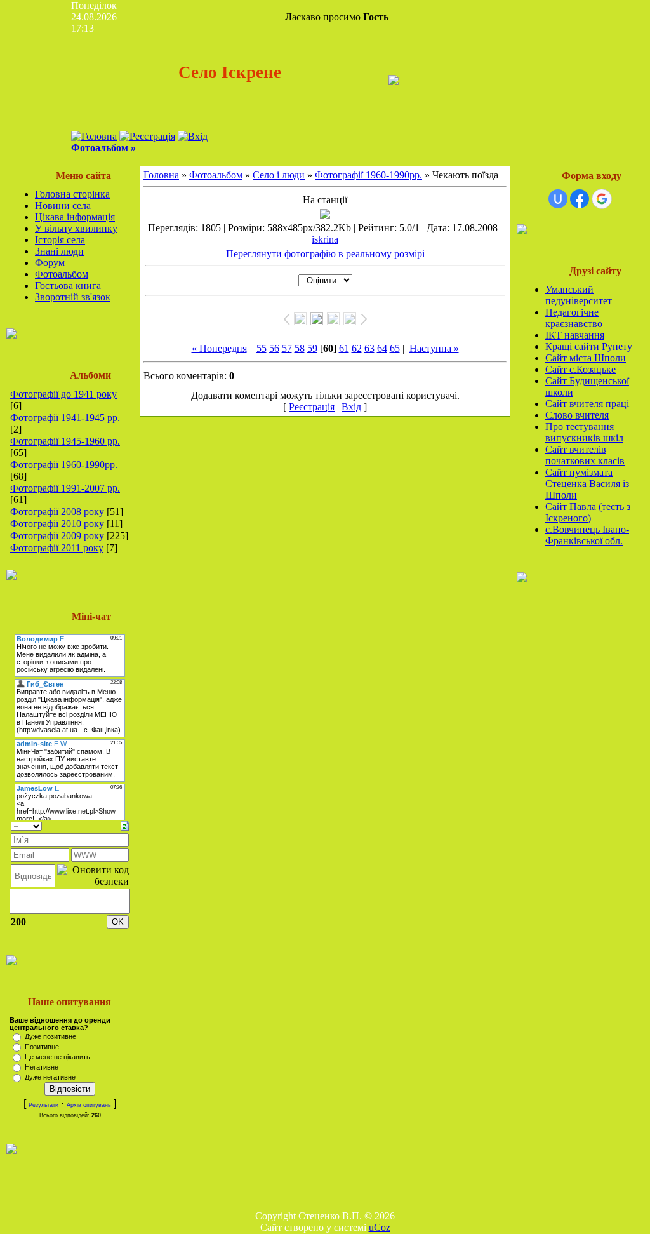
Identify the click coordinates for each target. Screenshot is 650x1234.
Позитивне (42, 1046)
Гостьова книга (68, 285)
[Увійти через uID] (557, 198)
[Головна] (94, 136)
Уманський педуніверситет (578, 295)
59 (312, 348)
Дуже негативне (50, 1077)
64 (382, 348)
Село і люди (279, 175)
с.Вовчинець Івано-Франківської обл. (587, 535)
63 (369, 348)
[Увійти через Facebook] (579, 198)
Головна (161, 175)
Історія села (60, 239)
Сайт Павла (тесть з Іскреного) (587, 512)
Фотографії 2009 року (57, 535)
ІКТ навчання (574, 335)
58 (300, 348)
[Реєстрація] (147, 136)
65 (395, 348)
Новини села (63, 205)
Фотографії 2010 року (57, 523)
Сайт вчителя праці (587, 403)
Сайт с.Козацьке (580, 369)
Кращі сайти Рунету (588, 346)
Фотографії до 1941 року (63, 394)
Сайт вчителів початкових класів (585, 455)
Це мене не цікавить (57, 1057)
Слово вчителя (577, 415)
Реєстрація (312, 406)
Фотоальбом (61, 274)
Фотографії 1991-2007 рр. (65, 488)
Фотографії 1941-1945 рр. (65, 417)
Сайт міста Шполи (585, 357)
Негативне (41, 1067)
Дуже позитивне (50, 1036)
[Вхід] (193, 136)
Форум (50, 262)
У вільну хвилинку (76, 228)
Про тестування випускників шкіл (584, 432)
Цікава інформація (75, 216)
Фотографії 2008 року (57, 511)
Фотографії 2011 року (56, 547)
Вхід (351, 406)
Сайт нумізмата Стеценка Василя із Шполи (587, 483)
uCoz (379, 1227)
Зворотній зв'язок (72, 297)
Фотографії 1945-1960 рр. (65, 441)
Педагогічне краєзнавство (573, 318)
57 (287, 348)
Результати (43, 1105)
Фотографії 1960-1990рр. (63, 464)
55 (261, 348)
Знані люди (59, 251)
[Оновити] (125, 824)
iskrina (325, 239)
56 (274, 348)
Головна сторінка (72, 194)
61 (344, 348)
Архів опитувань (89, 1105)
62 (357, 348)
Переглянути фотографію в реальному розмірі (325, 253)
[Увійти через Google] (602, 199)
